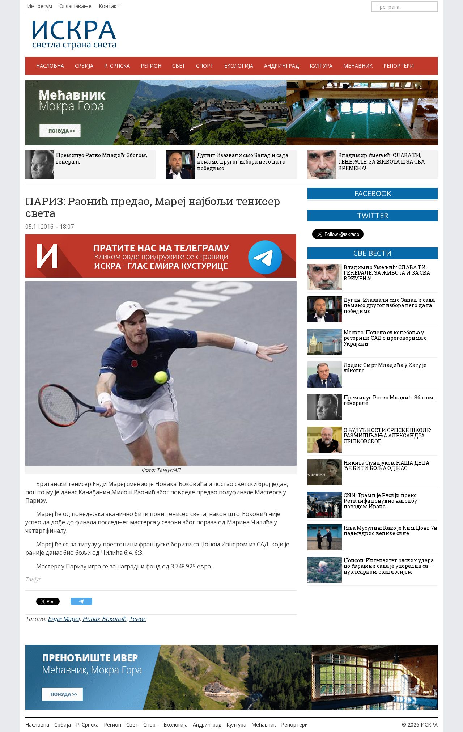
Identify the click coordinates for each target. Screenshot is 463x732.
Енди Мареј (64, 619)
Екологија (238, 65)
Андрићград (281, 65)
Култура (321, 65)
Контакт (109, 6)
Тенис (137, 619)
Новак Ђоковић (104, 619)
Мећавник (358, 65)
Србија (84, 65)
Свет (178, 65)
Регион (151, 65)
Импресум (39, 6)
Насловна (50, 65)
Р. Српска (117, 65)
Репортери (398, 65)
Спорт (204, 65)
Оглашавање (75, 6)
